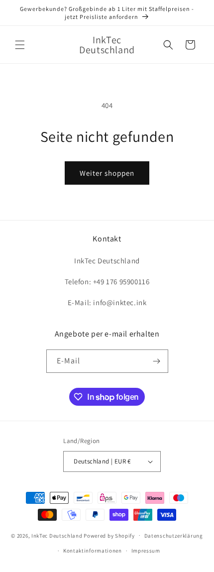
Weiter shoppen (107, 173)
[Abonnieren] (157, 361)
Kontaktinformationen (92, 550)
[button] (20, 45)
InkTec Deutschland (57, 535)
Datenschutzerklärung (173, 535)
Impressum (145, 550)
